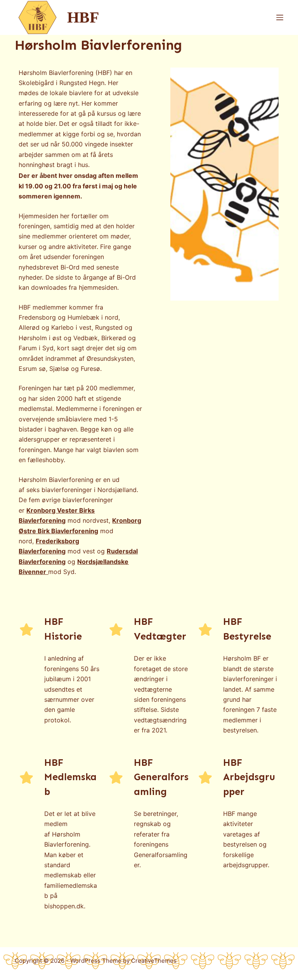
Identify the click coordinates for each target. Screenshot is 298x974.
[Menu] (279, 17)
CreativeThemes (154, 960)
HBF (83, 17)
